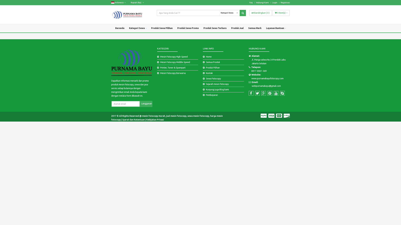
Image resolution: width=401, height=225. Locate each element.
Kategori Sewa (137, 28)
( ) (262, 13)
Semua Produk (213, 62)
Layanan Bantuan (275, 28)
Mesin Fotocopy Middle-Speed (175, 62)
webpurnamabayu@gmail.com (266, 86)
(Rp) (136, 2)
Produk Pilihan (213, 67)
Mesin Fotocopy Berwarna (173, 73)
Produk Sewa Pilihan (162, 28)
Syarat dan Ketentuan (133, 119)
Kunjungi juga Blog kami (217, 89)
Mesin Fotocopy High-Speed (174, 56)
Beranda (119, 28)
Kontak (209, 73)
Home (209, 56)
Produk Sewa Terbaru (215, 28)
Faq (251, 2)
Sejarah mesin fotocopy (217, 84)
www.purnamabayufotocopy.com (267, 78)
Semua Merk (254, 28)
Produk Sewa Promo (188, 28)
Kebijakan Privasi (155, 119)
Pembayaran (212, 95)
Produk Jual (237, 28)
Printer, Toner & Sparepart (172, 67)
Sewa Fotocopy (213, 78)
